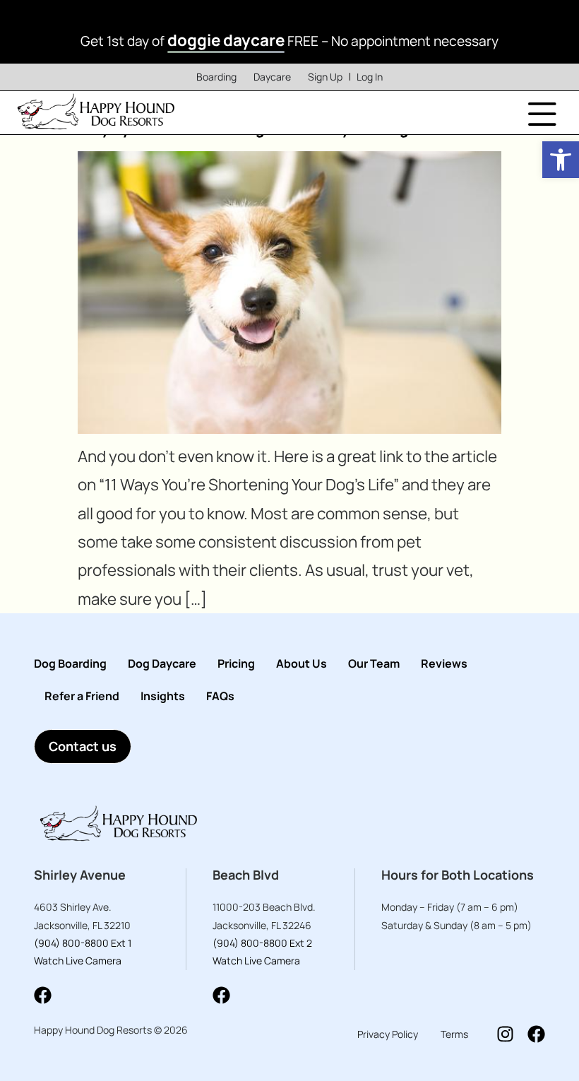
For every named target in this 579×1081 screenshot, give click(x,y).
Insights (163, 696)
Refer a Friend (81, 696)
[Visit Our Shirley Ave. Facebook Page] (43, 995)
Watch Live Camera (77, 960)
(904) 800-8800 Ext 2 (262, 943)
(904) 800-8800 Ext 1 (82, 943)
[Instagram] (505, 1034)
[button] (560, 159)
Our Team (374, 663)
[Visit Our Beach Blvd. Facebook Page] (221, 995)
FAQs (220, 696)
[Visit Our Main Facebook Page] (536, 1034)
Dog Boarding (70, 663)
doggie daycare (226, 40)
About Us (301, 663)
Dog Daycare (162, 663)
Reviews (444, 663)
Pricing (236, 663)
